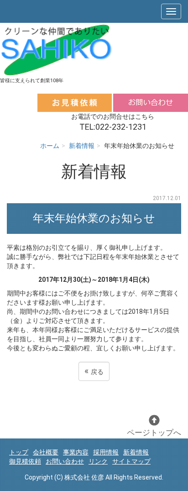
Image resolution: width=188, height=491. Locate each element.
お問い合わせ (65, 461)
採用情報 (106, 452)
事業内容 (76, 452)
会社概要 (45, 452)
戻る (94, 371)
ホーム (49, 145)
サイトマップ (131, 461)
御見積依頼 (25, 461)
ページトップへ (154, 432)
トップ (18, 452)
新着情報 (81, 145)
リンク (98, 461)
